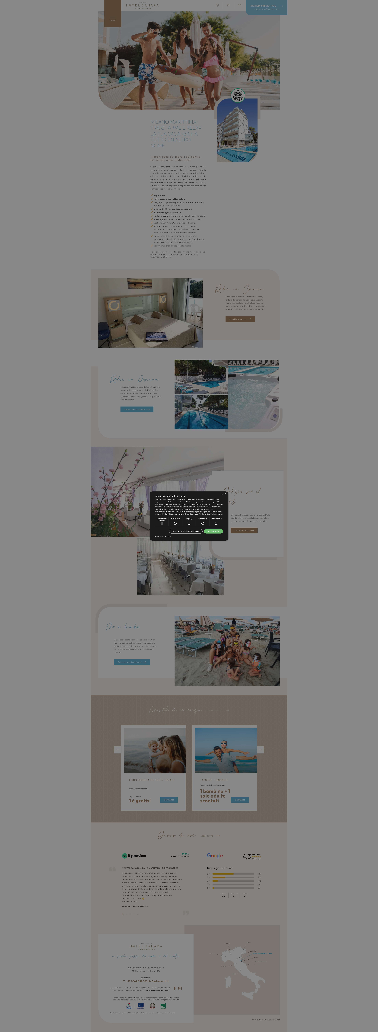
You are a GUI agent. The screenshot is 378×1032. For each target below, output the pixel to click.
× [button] (225, 494)
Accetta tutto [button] (213, 531)
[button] (163, 536)
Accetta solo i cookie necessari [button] (186, 531)
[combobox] (222, 494)
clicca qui (219, 514)
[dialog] (189, 516)
